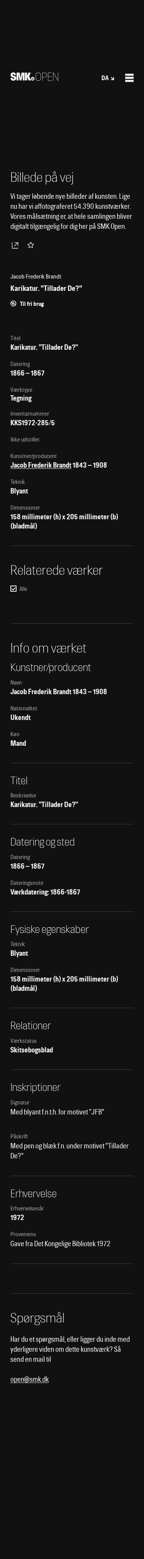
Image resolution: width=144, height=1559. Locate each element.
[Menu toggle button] (129, 78)
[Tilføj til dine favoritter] (32, 245)
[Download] (16, 245)
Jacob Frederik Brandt (40, 465)
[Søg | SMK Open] (34, 78)
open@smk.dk (29, 1379)
